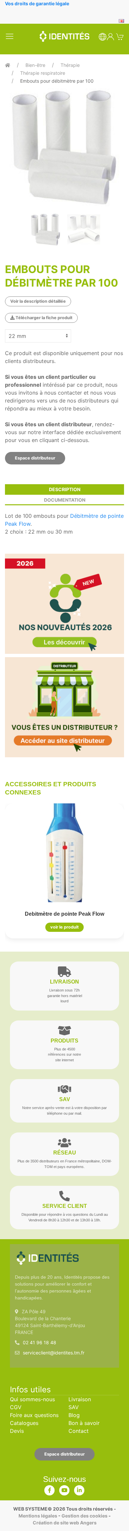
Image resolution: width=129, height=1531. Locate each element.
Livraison (79, 1399)
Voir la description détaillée (38, 301)
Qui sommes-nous (32, 1399)
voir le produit (64, 927)
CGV (16, 1407)
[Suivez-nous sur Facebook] (49, 1489)
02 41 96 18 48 (39, 1342)
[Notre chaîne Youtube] (64, 1489)
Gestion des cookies (85, 1515)
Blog (74, 1415)
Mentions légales (38, 1515)
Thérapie (70, 65)
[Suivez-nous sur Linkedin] (79, 1489)
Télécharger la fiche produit (43, 317)
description (64, 489)
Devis (17, 1431)
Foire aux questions (34, 1415)
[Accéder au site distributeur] (64, 707)
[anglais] (121, 20)
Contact (78, 1431)
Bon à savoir (84, 1423)
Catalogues (24, 1423)
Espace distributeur (35, 458)
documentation (64, 500)
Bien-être (35, 65)
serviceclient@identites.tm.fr (53, 1352)
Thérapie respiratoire (42, 73)
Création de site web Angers (65, 1522)
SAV (73, 1407)
